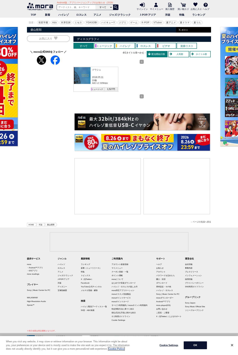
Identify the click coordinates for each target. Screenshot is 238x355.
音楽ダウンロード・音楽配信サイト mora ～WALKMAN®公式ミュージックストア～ (41, 6)
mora (29, 264)
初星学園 (43, 22)
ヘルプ (206, 9)
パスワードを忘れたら (165, 275)
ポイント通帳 (117, 275)
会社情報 (188, 264)
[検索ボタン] (115, 7)
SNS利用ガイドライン (194, 287)
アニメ (97, 14)
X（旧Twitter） (87, 279)
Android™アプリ (163, 301)
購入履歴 (169, 9)
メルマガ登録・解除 (89, 290)
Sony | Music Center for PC (38, 290)
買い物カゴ (183, 9)
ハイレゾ (63, 14)
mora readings (33, 274)
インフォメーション (193, 275)
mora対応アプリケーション (123, 290)
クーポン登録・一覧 (120, 272)
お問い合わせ (161, 309)
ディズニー (62, 287)
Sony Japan (190, 303)
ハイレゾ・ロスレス (164, 290)
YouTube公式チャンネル (91, 287)
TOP (33, 14)
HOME (31, 225)
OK (195, 345)
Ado (54, 22)
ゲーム (134, 22)
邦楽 (40, 225)
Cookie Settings (118, 320)
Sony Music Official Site (195, 307)
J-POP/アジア (148, 14)
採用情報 (188, 279)
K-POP (145, 22)
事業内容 (188, 268)
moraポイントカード (120, 301)
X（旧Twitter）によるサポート (168, 316)
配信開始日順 (158, 54)
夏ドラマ (185, 22)
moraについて (117, 279)
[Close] (232, 345)
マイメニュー (156, 9)
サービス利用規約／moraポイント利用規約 (129, 305)
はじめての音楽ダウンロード (124, 283)
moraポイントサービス (121, 298)
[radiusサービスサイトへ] (142, 121)
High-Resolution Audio (36, 301)
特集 (181, 14)
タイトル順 (201, 54)
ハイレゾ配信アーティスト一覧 (94, 307)
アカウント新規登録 (120, 264)
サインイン (142, 9)
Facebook (85, 283)
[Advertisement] (107, 186)
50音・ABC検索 (87, 310)
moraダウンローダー (164, 298)
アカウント (160, 272)
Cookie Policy (116, 348)
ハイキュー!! (108, 22)
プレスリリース (191, 272)
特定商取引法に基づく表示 (123, 309)
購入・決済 (160, 279)
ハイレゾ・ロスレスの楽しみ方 (125, 287)
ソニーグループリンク (194, 310)
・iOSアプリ (32, 271)
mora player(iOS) (163, 305)
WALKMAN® (32, 298)
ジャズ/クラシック (120, 14)
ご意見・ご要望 (162, 313)
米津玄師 (66, 22)
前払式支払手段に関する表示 (124, 313)
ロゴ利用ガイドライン (121, 316)
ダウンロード (161, 283)
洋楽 (167, 14)
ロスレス (81, 14)
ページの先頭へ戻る (202, 222)
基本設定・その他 (163, 287)
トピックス (85, 275)
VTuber (158, 22)
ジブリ (122, 22)
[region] (119, 345)
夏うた (197, 22)
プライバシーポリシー (194, 283)
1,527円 (111, 89)
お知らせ (160, 268)
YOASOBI (91, 22)
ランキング (198, 14)
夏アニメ (171, 22)
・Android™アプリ (35, 268)
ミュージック (97, 89)
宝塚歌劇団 (62, 290)
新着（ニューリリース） (91, 268)
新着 (47, 14)
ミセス (78, 22)
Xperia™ (30, 305)
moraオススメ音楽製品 (121, 294)
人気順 (179, 54)
